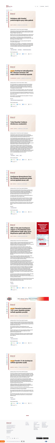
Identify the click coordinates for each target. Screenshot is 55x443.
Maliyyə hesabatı (36, 429)
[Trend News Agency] (9, 423)
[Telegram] (14, 438)
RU (47, 441)
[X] (11, 438)
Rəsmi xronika (27, 424)
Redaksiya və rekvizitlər (36, 424)
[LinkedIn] (16, 438)
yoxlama (17, 155)
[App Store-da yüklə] (39, 438)
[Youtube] (12, 438)
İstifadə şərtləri (44, 423)
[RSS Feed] (18, 438)
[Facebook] (9, 438)
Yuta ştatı (12, 283)
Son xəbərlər (27, 423)
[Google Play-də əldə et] (45, 438)
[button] (7, 12)
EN (44, 441)
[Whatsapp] (7, 438)
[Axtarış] (35, 6)
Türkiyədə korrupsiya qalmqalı (27, 49)
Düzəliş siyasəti (35, 428)
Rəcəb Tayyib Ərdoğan (14, 49)
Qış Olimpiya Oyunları (13, 207)
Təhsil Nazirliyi (13, 155)
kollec (20, 155)
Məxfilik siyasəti (44, 424)
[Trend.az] (9, 6)
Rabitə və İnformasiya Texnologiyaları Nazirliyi (17, 100)
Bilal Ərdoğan (20, 49)
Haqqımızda (35, 423)
